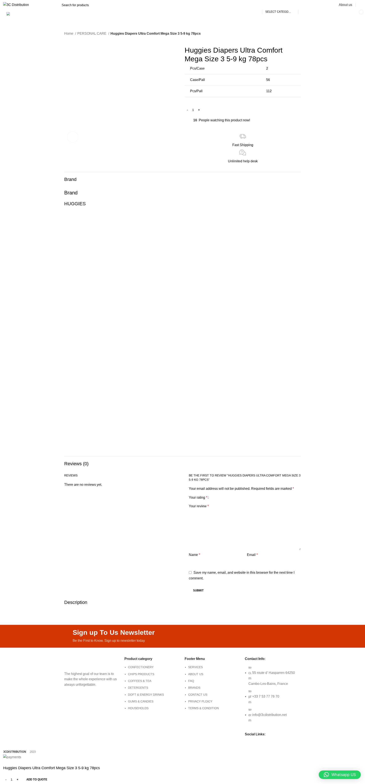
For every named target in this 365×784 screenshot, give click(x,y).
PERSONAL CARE (92, 33)
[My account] (360, 5)
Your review (199, 506)
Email (252, 555)
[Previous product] (66, 39)
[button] (340, 774)
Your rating (198, 497)
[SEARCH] (303, 5)
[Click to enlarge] (72, 137)
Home (69, 33)
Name (194, 555)
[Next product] (75, 39)
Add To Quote (36, 779)
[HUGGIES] (182, 329)
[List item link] (152, 690)
